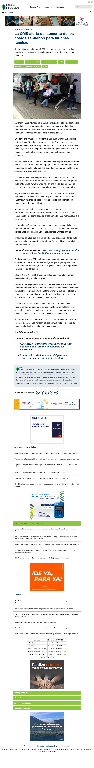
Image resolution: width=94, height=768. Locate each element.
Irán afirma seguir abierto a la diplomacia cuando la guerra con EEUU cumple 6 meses (46, 453)
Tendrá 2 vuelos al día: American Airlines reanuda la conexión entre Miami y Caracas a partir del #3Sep (46, 615)
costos (61, 62)
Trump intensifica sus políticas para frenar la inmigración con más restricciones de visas (47, 459)
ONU (45, 66)
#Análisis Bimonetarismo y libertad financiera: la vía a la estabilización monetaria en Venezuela (45, 530)
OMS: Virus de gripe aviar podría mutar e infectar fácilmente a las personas (51, 251)
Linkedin (41, 746)
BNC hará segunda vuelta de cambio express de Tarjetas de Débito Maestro (43, 558)
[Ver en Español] (92, 2)
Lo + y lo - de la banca (22, 703)
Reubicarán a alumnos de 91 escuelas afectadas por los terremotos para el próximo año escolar (47, 485)
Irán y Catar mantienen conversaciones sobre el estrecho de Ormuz (40, 472)
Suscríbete (49, 7)
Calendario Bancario (22, 708)
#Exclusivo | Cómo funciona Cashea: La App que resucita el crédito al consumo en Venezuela (46, 346)
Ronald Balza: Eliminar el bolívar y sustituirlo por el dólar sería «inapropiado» (43, 628)
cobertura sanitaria (49, 62)
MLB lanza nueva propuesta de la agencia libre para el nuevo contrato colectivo (44, 609)
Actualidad (19, 62)
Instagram (58, 383)
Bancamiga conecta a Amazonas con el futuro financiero (35, 622)
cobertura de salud (32, 62)
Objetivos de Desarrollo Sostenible (27, 66)
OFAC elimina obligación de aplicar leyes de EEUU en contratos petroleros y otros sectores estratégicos (45, 551)
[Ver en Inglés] (89, 2)
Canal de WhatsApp (39, 383)
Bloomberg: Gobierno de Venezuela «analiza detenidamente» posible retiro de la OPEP (47, 544)
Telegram (50, 383)
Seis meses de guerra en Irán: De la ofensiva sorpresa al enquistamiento (41, 478)
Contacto (60, 7)
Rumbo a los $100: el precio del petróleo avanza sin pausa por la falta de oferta (43, 356)
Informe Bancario (20, 698)
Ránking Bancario (21, 693)
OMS (51, 123)
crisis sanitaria (71, 62)
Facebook (73, 383)
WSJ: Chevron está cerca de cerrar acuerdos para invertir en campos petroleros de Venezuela (45, 602)
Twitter (65, 383)
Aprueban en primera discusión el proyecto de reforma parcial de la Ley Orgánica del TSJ (46, 466)
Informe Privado (36, 7)
